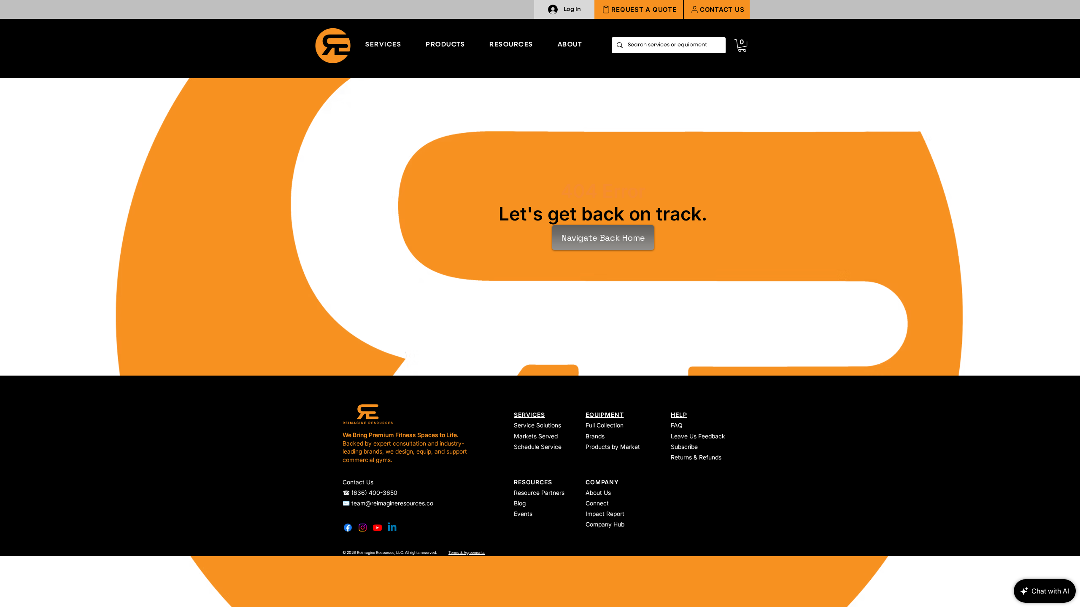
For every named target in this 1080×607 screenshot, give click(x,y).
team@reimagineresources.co (392, 503)
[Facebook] (348, 527)
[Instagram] (362, 527)
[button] (717, 9)
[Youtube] (377, 527)
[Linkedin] (392, 527)
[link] (742, 45)
